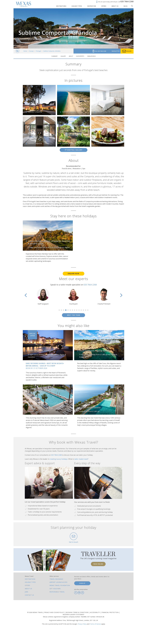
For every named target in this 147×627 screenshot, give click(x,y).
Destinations (30, 579)
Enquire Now (73, 273)
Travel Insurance (56, 579)
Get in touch (73, 542)
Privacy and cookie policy (54, 612)
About (71, 56)
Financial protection (110, 612)
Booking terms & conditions (77, 612)
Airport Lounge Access (58, 582)
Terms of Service (95, 624)
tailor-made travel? (81, 459)
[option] (43, 296)
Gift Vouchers (55, 589)
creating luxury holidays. (59, 459)
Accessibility (95, 612)
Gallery (63, 56)
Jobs (26, 592)
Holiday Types (30, 582)
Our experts (80, 56)
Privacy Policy (82, 624)
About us (28, 589)
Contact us (29, 595)
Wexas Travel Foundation (60, 585)
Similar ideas (91, 56)
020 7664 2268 (90, 284)
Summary (54, 56)
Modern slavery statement (73, 614)
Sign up (82, 583)
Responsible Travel (57, 592)
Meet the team (73, 315)
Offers (27, 585)
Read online (98, 564)
